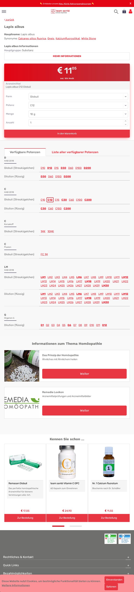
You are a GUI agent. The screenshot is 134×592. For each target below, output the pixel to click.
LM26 (70, 285)
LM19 (97, 281)
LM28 (87, 285)
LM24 (52, 285)
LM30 (105, 285)
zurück (9, 19)
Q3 (53, 325)
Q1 (42, 325)
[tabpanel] (25, 483)
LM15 (61, 281)
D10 (43, 168)
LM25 (61, 285)
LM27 (79, 285)
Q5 (63, 325)
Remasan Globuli (18, 483)
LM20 (106, 281)
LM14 (53, 281)
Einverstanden (114, 579)
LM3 (57, 277)
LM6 (79, 277)
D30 (63, 168)
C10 (43, 199)
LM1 (43, 277)
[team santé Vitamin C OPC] (67, 462)
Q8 (80, 325)
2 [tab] (76, 526)
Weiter (84, 373)
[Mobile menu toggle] (4, 12)
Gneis (50, 38)
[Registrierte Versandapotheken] (111, 539)
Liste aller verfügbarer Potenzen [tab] (75, 152)
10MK (50, 231)
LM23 (44, 285)
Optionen (111, 586)
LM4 (64, 277)
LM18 (88, 281)
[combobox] (78, 105)
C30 (64, 199)
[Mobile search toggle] (116, 12)
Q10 (92, 325)
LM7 (86, 277)
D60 (70, 168)
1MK (43, 231)
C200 (88, 199)
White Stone (88, 38)
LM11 (117, 277)
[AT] (60, 11)
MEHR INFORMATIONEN (67, 56)
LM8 (93, 277)
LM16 (70, 281)
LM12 (125, 277)
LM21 (116, 281)
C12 (50, 199)
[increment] (125, 121)
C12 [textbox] (32, 105)
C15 (57, 199)
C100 (79, 199)
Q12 (104, 325)
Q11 (98, 325)
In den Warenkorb (67, 133)
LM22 (125, 281)
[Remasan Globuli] (25, 462)
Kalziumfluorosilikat (68, 38)
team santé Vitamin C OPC (64, 483)
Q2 (47, 325)
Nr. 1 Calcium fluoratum (105, 483)
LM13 (44, 281)
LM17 (79, 281)
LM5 (71, 277)
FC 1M (44, 254)
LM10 (109, 277)
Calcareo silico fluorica (32, 38)
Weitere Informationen (16, 585)
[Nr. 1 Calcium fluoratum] (109, 462)
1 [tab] (58, 526)
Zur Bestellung (25, 517)
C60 (71, 199)
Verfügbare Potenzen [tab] (25, 152)
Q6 (69, 325)
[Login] (130, 11)
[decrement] (125, 124)
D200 (87, 168)
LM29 (96, 285)
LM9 (100, 277)
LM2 (50, 277)
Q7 (74, 325)
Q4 (58, 325)
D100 (78, 168)
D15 (56, 168)
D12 (49, 168)
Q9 (85, 325)
